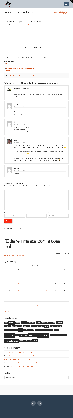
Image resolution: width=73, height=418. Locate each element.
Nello (5, 359)
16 (46, 290)
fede (16, 122)
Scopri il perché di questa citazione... (14, 256)
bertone (12, 75)
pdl (26, 335)
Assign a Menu (36, 408)
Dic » (9, 312)
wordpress (28, 340)
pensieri (32, 335)
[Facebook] (33, 403)
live (40, 330)
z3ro (16, 104)
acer (6, 322)
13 (18, 290)
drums (20, 326)
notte (21, 335)
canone (43, 322)
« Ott (5, 312)
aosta (11, 322)
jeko (16, 139)
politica (43, 335)
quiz (18, 24)
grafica (47, 326)
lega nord (31, 330)
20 (18, 298)
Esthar (16, 168)
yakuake (35, 341)
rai (50, 335)
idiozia (17, 75)
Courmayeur (8, 326)
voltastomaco (12, 340)
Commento (7, 189)
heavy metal (58, 326)
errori (24, 326)
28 (27, 305)
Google (41, 326)
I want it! (9, 70)
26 (9, 305)
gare (32, 326)
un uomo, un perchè (12, 66)
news (17, 335)
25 (64, 298)
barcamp (18, 322)
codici (53, 322)
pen (27, 75)
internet (15, 330)
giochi (36, 326)
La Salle (26, 330)
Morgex (56, 330)
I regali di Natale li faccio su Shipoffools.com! (20, 68)
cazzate (48, 322)
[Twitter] (39, 403)
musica (10, 335)
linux (36, 330)
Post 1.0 (8, 64)
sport (58, 335)
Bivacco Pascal (31, 322)
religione (22, 24)
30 (46, 305)
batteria (24, 323)
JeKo (5, 352)
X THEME (41, 411)
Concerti (59, 323)
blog (38, 323)
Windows (22, 340)
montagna (22, 75)
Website (50, 212)
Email (28, 212)
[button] (66, 4)
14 (27, 290)
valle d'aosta (63, 335)
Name (6, 212)
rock (54, 335)
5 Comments (29, 24)
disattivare (14, 326)
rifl (34, 75)
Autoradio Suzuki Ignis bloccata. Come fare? (21, 352)
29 (37, 305)
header (52, 326)
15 (37, 290)
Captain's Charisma (21, 88)
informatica (8, 330)
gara (29, 326)
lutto (44, 330)
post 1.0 (30, 75)
